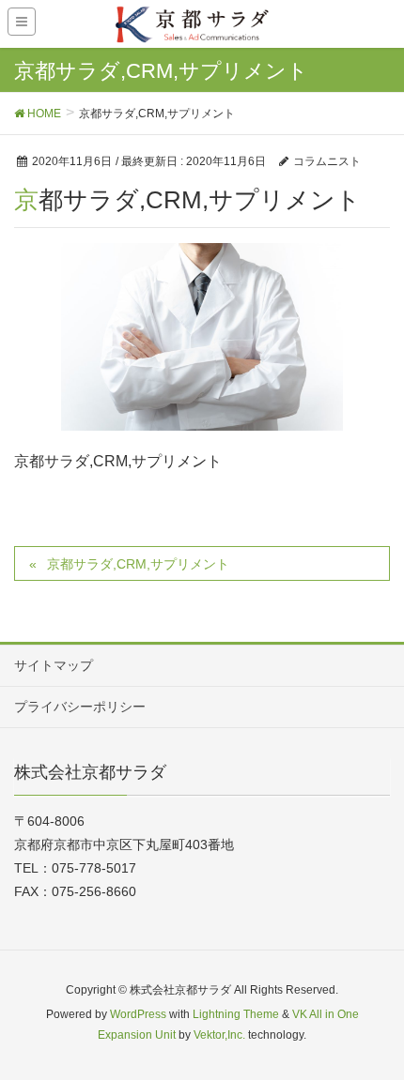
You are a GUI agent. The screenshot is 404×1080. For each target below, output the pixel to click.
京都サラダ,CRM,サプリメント (138, 563)
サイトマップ (53, 665)
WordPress (138, 1014)
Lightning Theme (236, 1014)
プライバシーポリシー (80, 706)
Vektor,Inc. (219, 1035)
